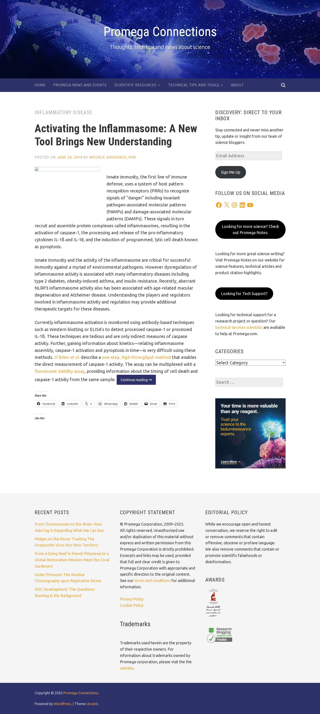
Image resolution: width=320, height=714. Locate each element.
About (237, 85)
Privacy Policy (132, 599)
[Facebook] (218, 205)
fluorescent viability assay (59, 371)
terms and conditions (153, 580)
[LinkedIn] (242, 205)
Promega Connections (160, 31)
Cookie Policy (131, 605)
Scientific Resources (136, 85)
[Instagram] (234, 205)
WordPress (62, 704)
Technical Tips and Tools (193, 85)
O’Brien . (67, 357)
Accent (92, 704)
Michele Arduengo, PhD (112, 157)
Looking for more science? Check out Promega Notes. (250, 229)
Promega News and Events (80, 85)
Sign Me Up (230, 172)
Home (40, 85)
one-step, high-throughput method (136, 357)
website (127, 668)
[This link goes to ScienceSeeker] (213, 617)
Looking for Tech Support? (244, 293)
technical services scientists (239, 327)
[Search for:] (249, 382)
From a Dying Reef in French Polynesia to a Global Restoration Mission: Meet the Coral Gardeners (72, 559)
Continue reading (132, 381)
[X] (226, 205)
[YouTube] (250, 205)
